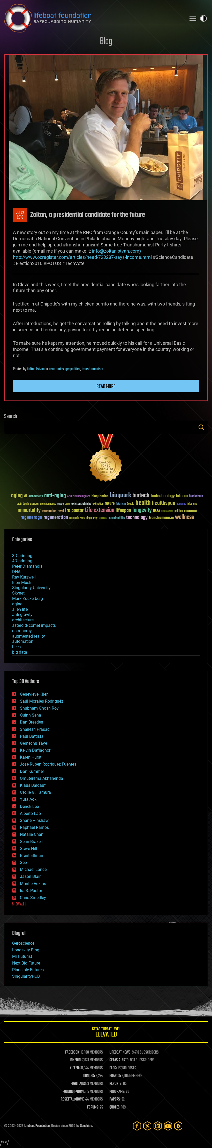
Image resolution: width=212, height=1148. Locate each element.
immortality (29, 510)
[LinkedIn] (158, 1125)
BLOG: (113, 1068)
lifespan (123, 510)
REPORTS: (115, 1083)
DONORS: (89, 1076)
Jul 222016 (20, 215)
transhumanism (92, 369)
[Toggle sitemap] (193, 18)
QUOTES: (114, 1107)
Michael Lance (33, 869)
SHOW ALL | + (20, 904)
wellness (184, 517)
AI (25, 496)
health (143, 503)
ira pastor (74, 510)
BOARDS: (115, 1076)
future (110, 503)
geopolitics (72, 369)
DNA (16, 571)
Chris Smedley (33, 897)
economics (56, 369)
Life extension (99, 510)
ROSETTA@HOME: (73, 1099)
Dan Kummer (32, 771)
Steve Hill (28, 848)
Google (130, 504)
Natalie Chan (31, 834)
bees (16, 646)
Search (201, 427)
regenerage (31, 517)
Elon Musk (21, 582)
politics (179, 511)
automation (22, 641)
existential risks (81, 504)
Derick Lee (29, 806)
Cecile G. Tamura (35, 792)
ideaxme (192, 504)
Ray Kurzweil (24, 577)
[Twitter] (147, 1125)
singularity (91, 518)
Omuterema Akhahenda (41, 778)
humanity (181, 504)
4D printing (22, 560)
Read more (106, 386)
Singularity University (31, 587)
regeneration (55, 517)
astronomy (22, 630)
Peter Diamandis (27, 566)
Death (67, 504)
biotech (140, 495)
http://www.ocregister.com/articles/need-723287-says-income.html (82, 257)
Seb (23, 862)
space (103, 518)
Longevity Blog (25, 950)
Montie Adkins (33, 883)
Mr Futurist (22, 956)
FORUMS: (93, 1107)
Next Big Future (26, 963)
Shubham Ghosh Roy (39, 708)
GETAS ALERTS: (119, 1060)
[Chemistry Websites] (106, 459)
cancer (34, 504)
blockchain (196, 496)
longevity (142, 510)
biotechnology (163, 496)
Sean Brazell (31, 841)
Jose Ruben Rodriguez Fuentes (48, 764)
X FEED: (75, 1068)
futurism (121, 504)
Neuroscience (167, 511)
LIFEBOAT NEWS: (120, 1052)
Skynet (18, 593)
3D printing (22, 555)
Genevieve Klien (34, 694)
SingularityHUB (26, 976)
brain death (23, 504)
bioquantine (100, 496)
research (74, 518)
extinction (98, 504)
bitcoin (182, 496)
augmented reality (28, 636)
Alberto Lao (30, 813)
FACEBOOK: (72, 1052)
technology (137, 518)
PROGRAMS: (117, 1091)
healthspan (163, 503)
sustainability (117, 518)
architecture (23, 619)
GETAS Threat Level (106, 1033)
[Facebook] (137, 1125)
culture (60, 504)
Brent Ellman (31, 855)
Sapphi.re (86, 1126)
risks (82, 518)
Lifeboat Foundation (37, 1126)
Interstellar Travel (53, 511)
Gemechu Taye (33, 743)
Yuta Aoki (28, 799)
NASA (156, 511)
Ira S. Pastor (31, 890)
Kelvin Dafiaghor (35, 750)
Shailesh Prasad (35, 729)
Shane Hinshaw (34, 820)
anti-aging (55, 496)
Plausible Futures (28, 969)
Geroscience (23, 943)
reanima (190, 510)
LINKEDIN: (75, 1060)
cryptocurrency (48, 504)
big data (19, 652)
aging (17, 496)
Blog (106, 41)
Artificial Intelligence (78, 496)
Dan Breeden (31, 722)
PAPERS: (115, 1099)
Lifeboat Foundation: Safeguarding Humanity (93, 18)
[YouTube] (168, 1125)
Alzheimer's (35, 497)
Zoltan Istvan (36, 369)
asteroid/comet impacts (34, 625)
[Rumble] (178, 1125)
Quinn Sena (30, 715)
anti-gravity (22, 614)
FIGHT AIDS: (79, 1083)
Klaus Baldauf (33, 785)
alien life (20, 609)
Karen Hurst (30, 757)
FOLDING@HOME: (74, 1091)
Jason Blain (31, 876)
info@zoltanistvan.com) (116, 251)
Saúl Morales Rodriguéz (41, 701)
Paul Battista (31, 736)
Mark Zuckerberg (27, 598)
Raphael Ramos (34, 827)
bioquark (120, 495)
